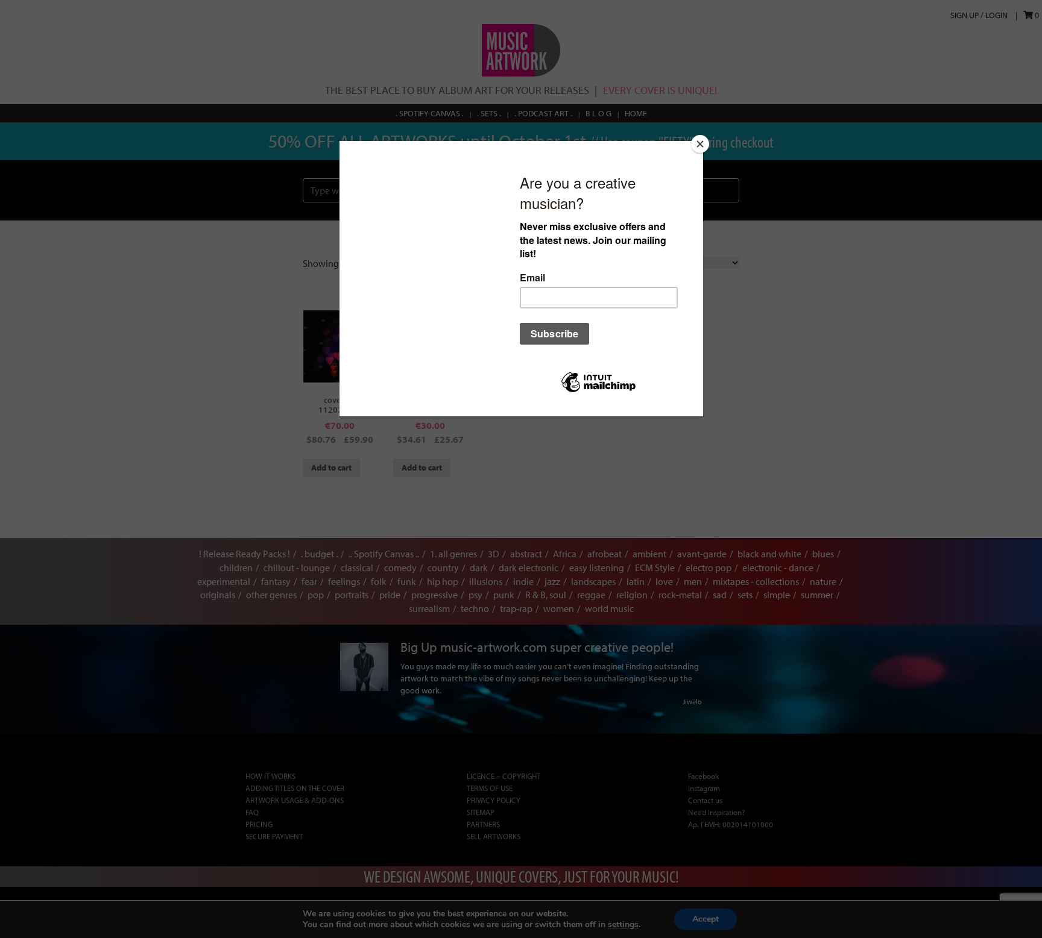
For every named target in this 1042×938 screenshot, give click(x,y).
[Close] (700, 144)
